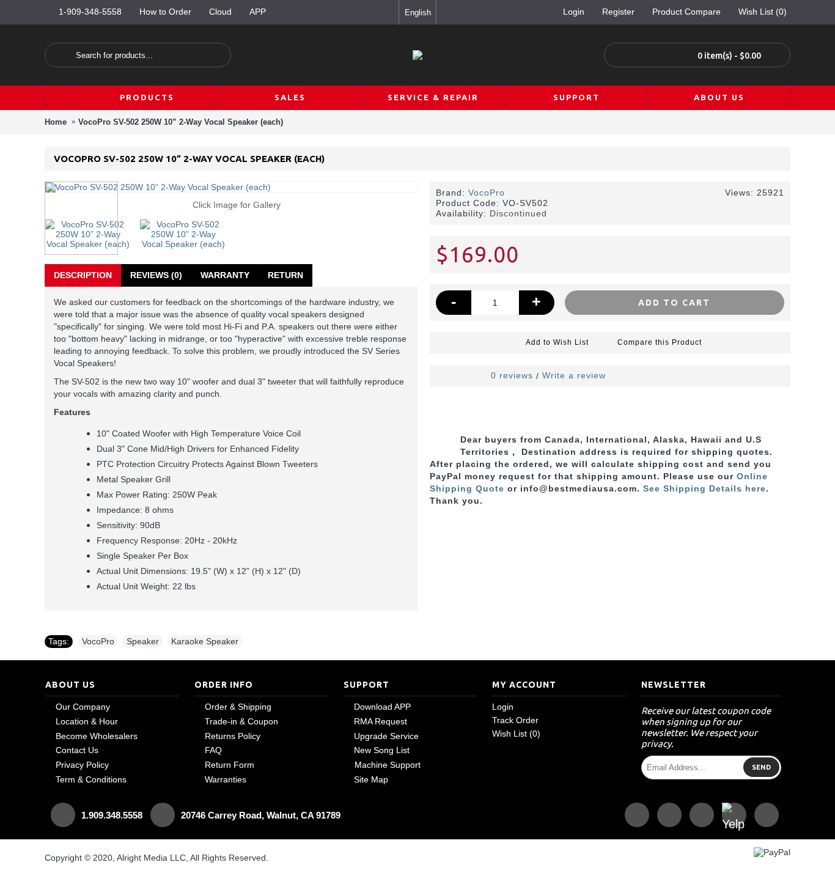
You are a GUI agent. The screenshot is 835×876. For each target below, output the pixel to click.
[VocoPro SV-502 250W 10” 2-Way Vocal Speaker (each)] (92, 229)
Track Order (515, 720)
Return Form (229, 765)
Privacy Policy (82, 765)
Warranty (224, 275)
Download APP (382, 707)
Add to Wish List (557, 342)
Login (502, 707)
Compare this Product (659, 342)
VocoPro (486, 192)
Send (761, 767)
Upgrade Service (386, 736)
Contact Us (77, 750)
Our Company (83, 707)
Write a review (574, 375)
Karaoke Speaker (204, 641)
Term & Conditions (91, 779)
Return (285, 275)
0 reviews (512, 375)
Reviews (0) (156, 275)
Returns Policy (232, 736)
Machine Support (388, 765)
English (418, 12)
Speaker (143, 641)
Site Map (371, 779)
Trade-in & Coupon (241, 721)
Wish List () (516, 733)
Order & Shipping (238, 707)
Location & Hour (87, 721)
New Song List (382, 750)
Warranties (225, 779)
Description (83, 275)
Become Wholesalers (97, 736)
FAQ (213, 750)
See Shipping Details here (704, 488)
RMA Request (380, 721)
